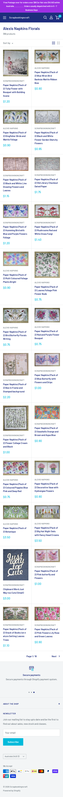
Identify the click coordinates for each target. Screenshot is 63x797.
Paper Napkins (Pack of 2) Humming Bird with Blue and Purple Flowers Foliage (15, 232)
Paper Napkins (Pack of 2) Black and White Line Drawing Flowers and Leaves (15, 185)
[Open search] (45, 17)
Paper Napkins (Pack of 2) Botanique (14, 530)
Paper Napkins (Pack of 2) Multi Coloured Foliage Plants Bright (15, 278)
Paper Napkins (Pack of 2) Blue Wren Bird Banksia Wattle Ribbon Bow (46, 77)
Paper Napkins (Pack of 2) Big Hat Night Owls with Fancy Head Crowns (47, 531)
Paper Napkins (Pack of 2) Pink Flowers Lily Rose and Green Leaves (47, 633)
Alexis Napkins (42, 68)
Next (54, 656)
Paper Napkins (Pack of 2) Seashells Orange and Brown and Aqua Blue (46, 432)
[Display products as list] (58, 43)
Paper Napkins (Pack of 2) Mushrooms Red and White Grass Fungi (46, 230)
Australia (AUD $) (12, 756)
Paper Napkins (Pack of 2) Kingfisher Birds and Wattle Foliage (14, 136)
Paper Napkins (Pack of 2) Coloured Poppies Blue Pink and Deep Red (15, 488)
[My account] (51, 17)
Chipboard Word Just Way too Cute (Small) (13, 591)
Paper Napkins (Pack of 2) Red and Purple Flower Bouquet (47, 335)
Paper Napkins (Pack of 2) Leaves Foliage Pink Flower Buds (46, 290)
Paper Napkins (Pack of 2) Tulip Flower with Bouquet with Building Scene (14, 90)
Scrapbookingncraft (13, 81)
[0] (57, 17)
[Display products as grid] (53, 43)
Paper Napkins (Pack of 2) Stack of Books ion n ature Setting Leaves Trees (14, 634)
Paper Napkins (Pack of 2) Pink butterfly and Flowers (46, 574)
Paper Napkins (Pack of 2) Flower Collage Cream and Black (15, 443)
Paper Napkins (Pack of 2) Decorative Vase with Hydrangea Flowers (46, 487)
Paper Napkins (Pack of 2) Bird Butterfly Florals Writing (14, 335)
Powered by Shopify (11, 790)
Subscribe (13, 741)
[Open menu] (4, 17)
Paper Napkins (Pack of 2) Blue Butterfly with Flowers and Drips (46, 379)
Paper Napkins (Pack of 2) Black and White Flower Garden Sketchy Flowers (46, 138)
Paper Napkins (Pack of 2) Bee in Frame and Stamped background (14, 388)
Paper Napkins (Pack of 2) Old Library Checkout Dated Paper (46, 183)
